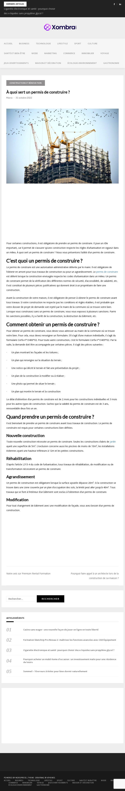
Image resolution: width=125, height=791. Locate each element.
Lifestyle (62, 43)
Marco (9, 97)
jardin (113, 441)
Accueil (8, 43)
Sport (77, 43)
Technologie (43, 43)
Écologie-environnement (82, 63)
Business (24, 43)
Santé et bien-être (14, 53)
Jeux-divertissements (16, 63)
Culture (92, 43)
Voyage (104, 53)
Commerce (69, 53)
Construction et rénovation (26, 83)
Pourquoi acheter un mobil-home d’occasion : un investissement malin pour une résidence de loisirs (69, 661)
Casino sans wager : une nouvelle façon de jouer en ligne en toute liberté (60, 629)
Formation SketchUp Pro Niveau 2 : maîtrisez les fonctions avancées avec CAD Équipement (69, 639)
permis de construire (107, 271)
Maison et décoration (48, 63)
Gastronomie (111, 63)
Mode (35, 53)
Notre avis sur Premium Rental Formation (28, 573)
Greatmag (39, 778)
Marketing (50, 53)
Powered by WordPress (15, 778)
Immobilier (88, 53)
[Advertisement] (62, 213)
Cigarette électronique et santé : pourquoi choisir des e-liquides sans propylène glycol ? (68, 650)
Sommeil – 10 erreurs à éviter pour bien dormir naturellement (55, 671)
